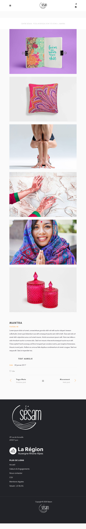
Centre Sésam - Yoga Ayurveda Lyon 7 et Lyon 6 (39, 24)
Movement (65, 379)
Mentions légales (16, 481)
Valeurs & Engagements (19, 469)
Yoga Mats (21, 379)
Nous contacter (15, 473)
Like (13, 371)
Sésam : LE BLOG (16, 486)
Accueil (12, 464)
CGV (11, 477)
